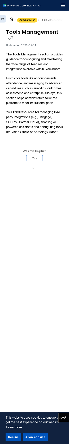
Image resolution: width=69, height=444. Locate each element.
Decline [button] (13, 437)
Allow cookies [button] (35, 437)
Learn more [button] (14, 427)
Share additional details (34, 192)
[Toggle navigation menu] (63, 5)
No (34, 168)
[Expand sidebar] (3, 19)
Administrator (27, 19)
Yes (34, 158)
